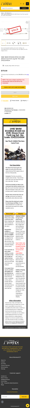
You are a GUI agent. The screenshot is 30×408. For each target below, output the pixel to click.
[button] (2, 402)
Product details (15, 100)
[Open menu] (27, 3)
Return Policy (4, 377)
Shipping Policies (5, 379)
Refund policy (4, 367)
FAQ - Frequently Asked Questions (9, 383)
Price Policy (4, 381)
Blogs (2, 384)
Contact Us (4, 376)
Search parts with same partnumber (13, 87)
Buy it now (15, 96)
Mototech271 (16, 406)
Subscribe (24, 396)
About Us (3, 360)
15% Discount (8, 13)
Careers (3, 362)
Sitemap (3, 369)
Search (24, 8)
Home (2, 13)
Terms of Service (5, 365)
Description (5, 100)
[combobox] (15, 8)
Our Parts (3, 363)
